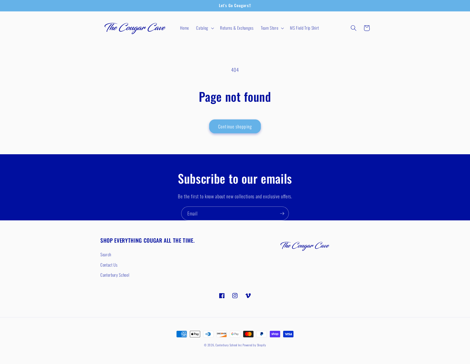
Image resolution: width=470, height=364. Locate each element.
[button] (205, 28)
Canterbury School (114, 275)
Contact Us (109, 265)
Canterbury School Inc (228, 345)
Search (105, 254)
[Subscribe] (282, 213)
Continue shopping (235, 126)
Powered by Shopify (254, 345)
